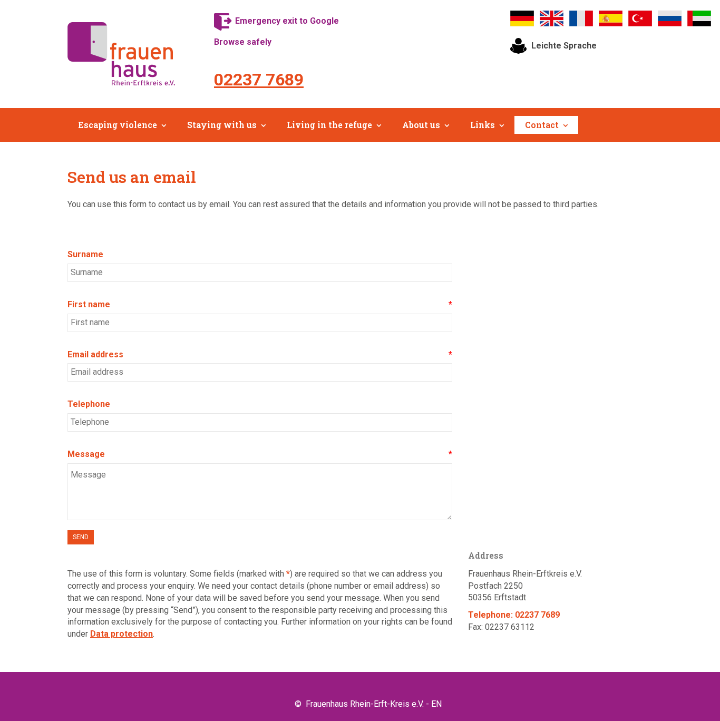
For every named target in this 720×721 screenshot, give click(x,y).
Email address (95, 354)
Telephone (88, 404)
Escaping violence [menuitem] (117, 124)
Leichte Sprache (564, 46)
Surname (85, 254)
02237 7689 (259, 80)
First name (88, 304)
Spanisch (611, 18)
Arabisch (699, 18)
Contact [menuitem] (542, 124)
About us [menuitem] (421, 124)
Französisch (581, 18)
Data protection (121, 634)
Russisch (670, 18)
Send (81, 537)
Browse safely (242, 42)
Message (86, 454)
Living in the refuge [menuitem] (329, 124)
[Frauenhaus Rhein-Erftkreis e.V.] (121, 53)
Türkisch (640, 18)
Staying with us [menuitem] (222, 124)
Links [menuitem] (482, 124)
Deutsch (522, 18)
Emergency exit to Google (287, 21)
